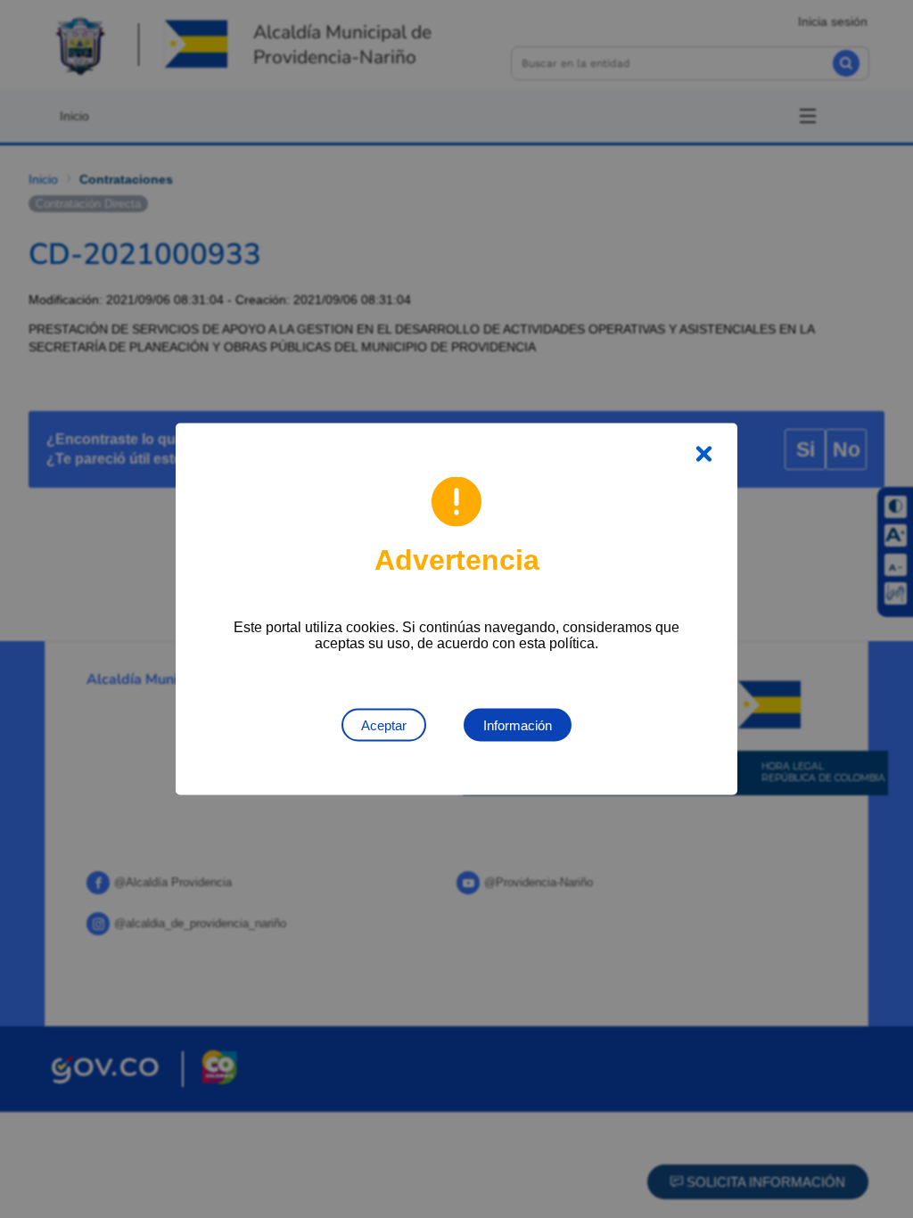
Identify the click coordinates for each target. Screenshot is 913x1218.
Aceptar (384, 725)
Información (517, 725)
